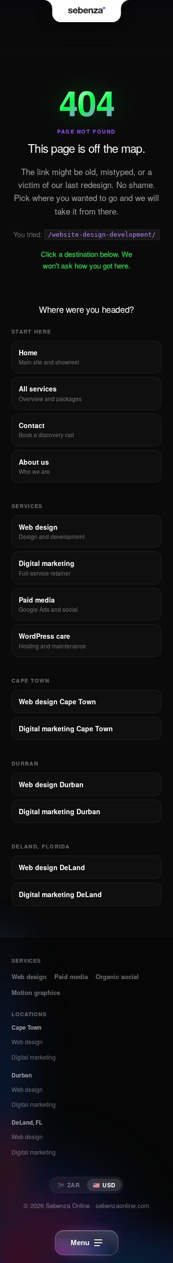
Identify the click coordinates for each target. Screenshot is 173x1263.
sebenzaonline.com (122, 1205)
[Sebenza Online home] (86, 11)
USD (104, 1185)
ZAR (68, 1185)
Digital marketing (34, 1057)
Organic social (117, 976)
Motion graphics (36, 992)
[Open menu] (86, 1242)
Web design (29, 976)
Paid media (71, 976)
